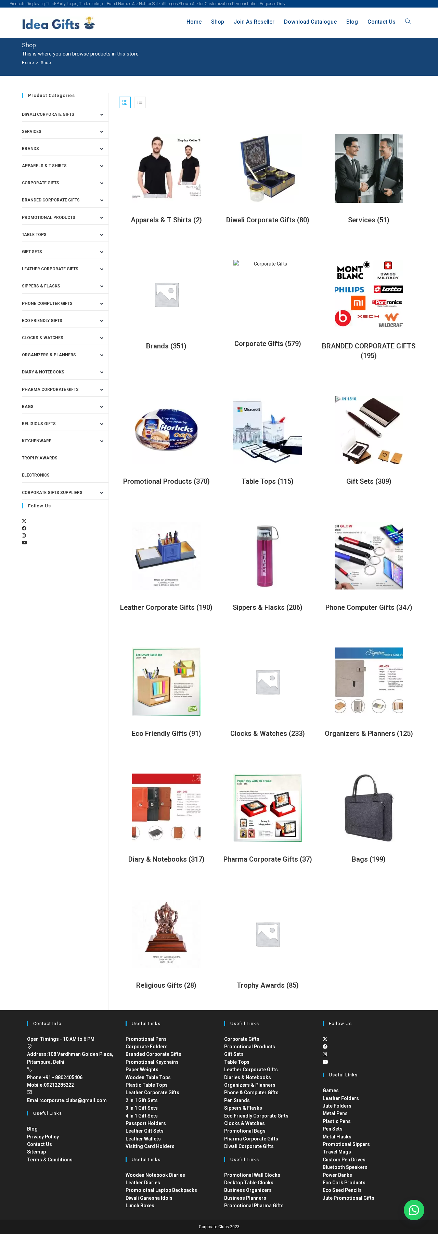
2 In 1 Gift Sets (142, 1100)
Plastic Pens (337, 1121)
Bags (28, 406)
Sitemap (36, 1152)
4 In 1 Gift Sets (142, 1116)
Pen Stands (237, 1100)
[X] (24, 521)
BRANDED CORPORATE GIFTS (51, 200)
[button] (414, 1210)
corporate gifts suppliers (52, 492)
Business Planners (245, 1198)
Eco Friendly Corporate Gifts (256, 1116)
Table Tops (34, 234)
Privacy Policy (43, 1136)
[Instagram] (24, 535)
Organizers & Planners (49, 355)
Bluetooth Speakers (345, 1167)
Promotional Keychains (152, 1062)
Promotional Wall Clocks (252, 1175)
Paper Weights (142, 1069)
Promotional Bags (245, 1131)
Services (31, 131)
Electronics (36, 475)
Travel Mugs (337, 1152)
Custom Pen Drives (344, 1159)
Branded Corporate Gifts (153, 1054)
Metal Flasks (337, 1136)
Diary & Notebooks (43, 372)
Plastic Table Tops (147, 1085)
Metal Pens (335, 1113)
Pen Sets (333, 1129)
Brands (30, 148)
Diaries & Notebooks (247, 1077)
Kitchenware (36, 441)
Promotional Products (48, 217)
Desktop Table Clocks (248, 1182)
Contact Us (39, 1144)
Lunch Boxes (140, 1205)
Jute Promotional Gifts (348, 1198)
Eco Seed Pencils (342, 1190)
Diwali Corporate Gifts (48, 114)
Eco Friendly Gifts (42, 320)
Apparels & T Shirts (44, 165)
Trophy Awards (39, 458)
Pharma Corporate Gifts (50, 389)
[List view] (140, 102)
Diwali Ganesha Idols (149, 1198)
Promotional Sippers (346, 1144)
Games (331, 1090)
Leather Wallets (143, 1139)
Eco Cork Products (344, 1182)
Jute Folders (337, 1106)
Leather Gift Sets (145, 1131)
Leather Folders (341, 1098)
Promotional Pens (146, 1039)
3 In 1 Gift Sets (142, 1108)
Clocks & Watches (42, 337)
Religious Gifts (39, 423)
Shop (46, 62)
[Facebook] (24, 528)
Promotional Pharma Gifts (254, 1205)
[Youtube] (24, 542)
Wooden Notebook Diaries (155, 1175)
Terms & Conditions (50, 1159)
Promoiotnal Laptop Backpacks (161, 1190)
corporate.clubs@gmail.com (74, 1100)
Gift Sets (32, 251)
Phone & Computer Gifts (251, 1092)
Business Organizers (248, 1190)
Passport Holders (146, 1123)
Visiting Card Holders (150, 1146)
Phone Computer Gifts (47, 303)
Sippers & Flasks (41, 286)
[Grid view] (125, 102)
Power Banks (337, 1175)
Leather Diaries (143, 1182)
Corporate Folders (147, 1046)
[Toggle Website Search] (407, 21)
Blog (32, 1129)
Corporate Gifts (40, 183)
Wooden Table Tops (148, 1077)
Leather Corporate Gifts (50, 269)
